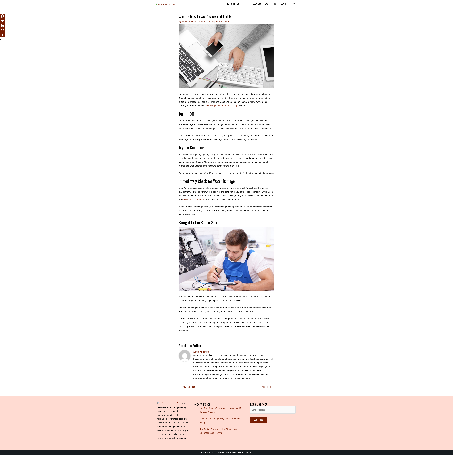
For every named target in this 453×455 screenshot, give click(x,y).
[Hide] (1, 40)
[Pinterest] (2, 30)
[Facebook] (2, 16)
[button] (294, 4)
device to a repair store (193, 199)
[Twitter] (2, 20)
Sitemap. (248, 452)
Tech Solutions (255, 3)
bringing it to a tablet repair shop (222, 106)
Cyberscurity (270, 3)
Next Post (268, 387)
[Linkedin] (2, 25)
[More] (2, 35)
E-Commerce (284, 3)
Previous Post (187, 387)
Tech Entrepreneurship (235, 3)
